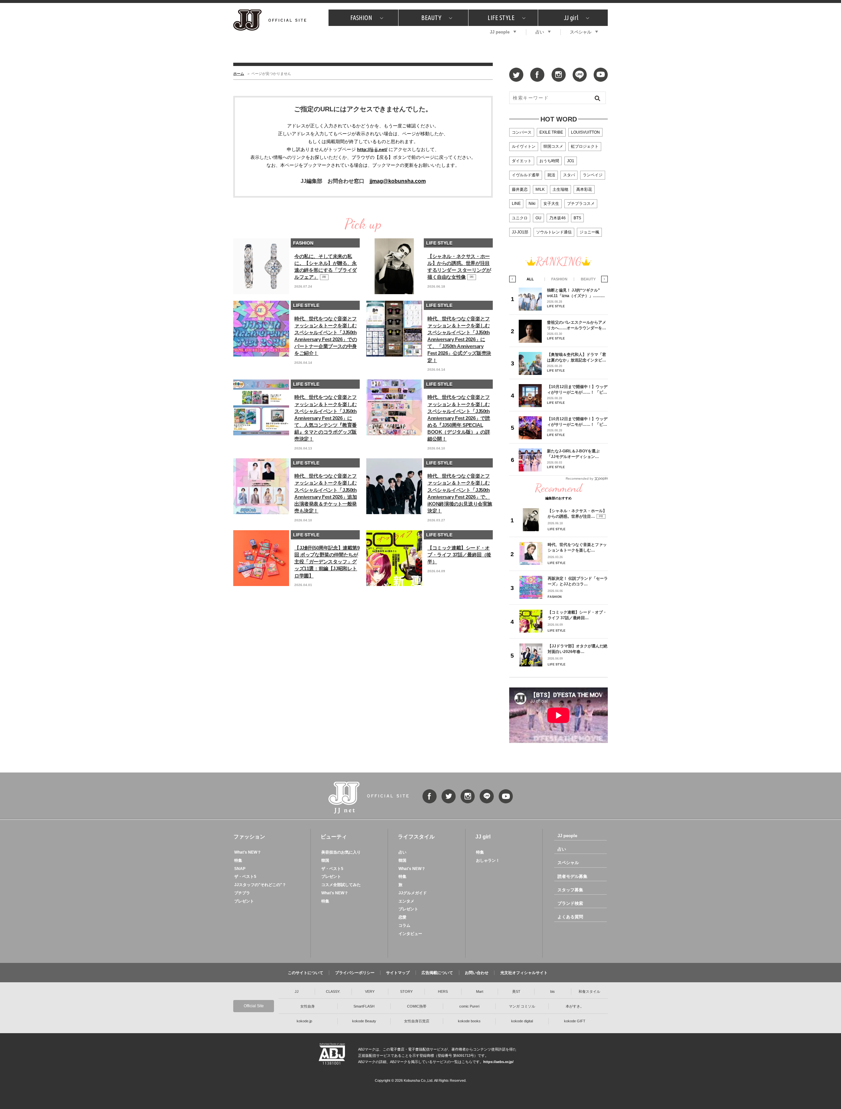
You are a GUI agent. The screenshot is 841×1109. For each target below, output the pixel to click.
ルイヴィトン (523, 146)
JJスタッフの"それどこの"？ (260, 884)
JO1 (570, 161)
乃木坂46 (557, 218)
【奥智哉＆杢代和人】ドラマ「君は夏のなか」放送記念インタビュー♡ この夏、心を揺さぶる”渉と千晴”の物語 (576, 357)
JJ (297, 991)
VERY (370, 991)
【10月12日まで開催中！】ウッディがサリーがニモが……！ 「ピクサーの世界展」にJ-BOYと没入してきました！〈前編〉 (577, 389)
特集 (238, 860)
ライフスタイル (416, 836)
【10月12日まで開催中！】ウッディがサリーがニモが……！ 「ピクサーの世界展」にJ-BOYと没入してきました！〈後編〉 (577, 422)
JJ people (500, 32)
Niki (532, 203)
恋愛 (402, 917)
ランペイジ (592, 175)
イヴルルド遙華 (525, 175)
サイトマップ (398, 972)
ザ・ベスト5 (245, 876)
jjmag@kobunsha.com (398, 181)
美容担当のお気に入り (341, 852)
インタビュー (410, 933)
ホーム (238, 74)
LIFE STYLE (501, 17)
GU (538, 218)
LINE (516, 203)
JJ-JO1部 (520, 232)
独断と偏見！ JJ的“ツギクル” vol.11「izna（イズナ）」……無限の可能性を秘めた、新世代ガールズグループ (576, 293)
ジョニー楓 (589, 232)
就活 (551, 175)
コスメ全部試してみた (341, 884)
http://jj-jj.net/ (372, 149)
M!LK (540, 189)
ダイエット (522, 161)
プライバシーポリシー (355, 972)
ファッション (249, 836)
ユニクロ (520, 218)
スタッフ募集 (570, 889)
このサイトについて (305, 972)
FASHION (361, 17)
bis (552, 991)
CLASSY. (333, 991)
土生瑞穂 (560, 189)
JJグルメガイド (412, 893)
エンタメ (406, 901)
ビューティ (334, 836)
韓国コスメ (553, 146)
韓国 (325, 860)
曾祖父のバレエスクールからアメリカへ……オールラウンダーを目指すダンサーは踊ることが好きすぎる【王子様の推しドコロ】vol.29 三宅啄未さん (576, 325)
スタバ (569, 175)
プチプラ (242, 893)
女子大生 (551, 203)
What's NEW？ (247, 852)
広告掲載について (437, 972)
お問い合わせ (477, 972)
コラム (404, 925)
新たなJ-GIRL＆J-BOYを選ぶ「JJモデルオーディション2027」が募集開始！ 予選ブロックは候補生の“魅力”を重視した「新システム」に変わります (575, 454)
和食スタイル (589, 991)
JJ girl (571, 17)
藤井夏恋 (520, 189)
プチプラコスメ (581, 203)
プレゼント (244, 901)
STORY (406, 991)
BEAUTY (431, 17)
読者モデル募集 (572, 876)
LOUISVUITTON (585, 132)
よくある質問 (570, 916)
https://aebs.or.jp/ (498, 1062)
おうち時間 (549, 161)
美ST (516, 991)
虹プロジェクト (585, 146)
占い (539, 32)
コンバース (522, 132)
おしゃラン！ (488, 860)
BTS (577, 218)
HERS (443, 991)
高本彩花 (584, 189)
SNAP (239, 868)
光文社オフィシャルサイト (524, 972)
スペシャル (580, 32)
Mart (479, 991)
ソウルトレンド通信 (554, 232)
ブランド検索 (570, 903)
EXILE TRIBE (551, 132)
